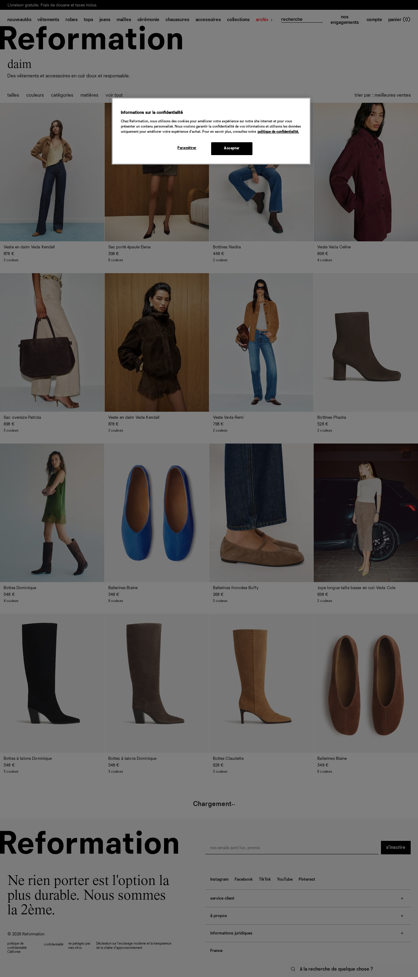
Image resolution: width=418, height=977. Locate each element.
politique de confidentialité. (278, 132)
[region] (211, 131)
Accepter (232, 148)
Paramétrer (186, 148)
